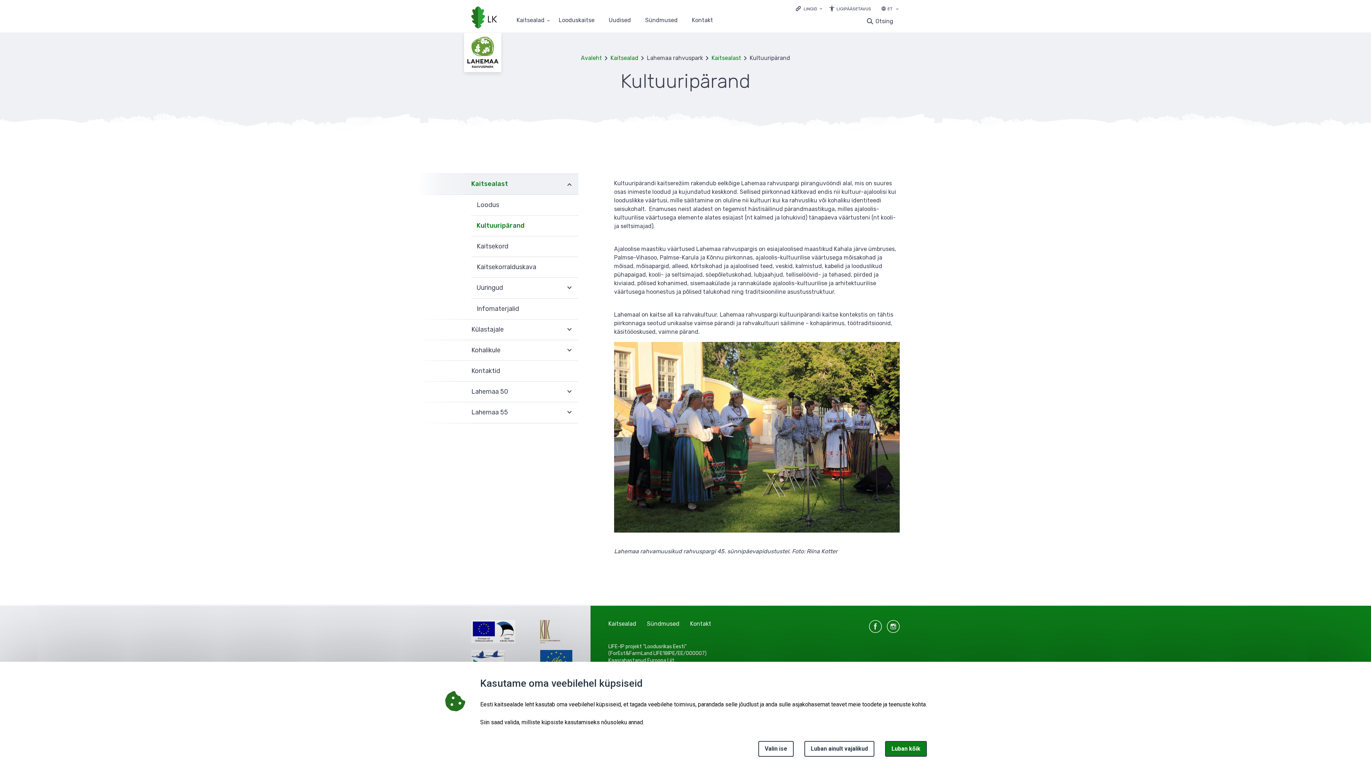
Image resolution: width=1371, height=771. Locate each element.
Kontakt (702, 20)
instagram (893, 626)
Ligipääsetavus (854, 8)
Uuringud (490, 288)
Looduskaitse (576, 20)
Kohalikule (486, 350)
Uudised (620, 20)
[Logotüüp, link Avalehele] (484, 18)
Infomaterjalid (498, 309)
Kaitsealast (726, 58)
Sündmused (661, 20)
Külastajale (487, 329)
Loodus (488, 205)
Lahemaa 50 (489, 391)
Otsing (884, 21)
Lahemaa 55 (489, 412)
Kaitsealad (530, 20)
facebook (875, 626)
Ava (569, 184)
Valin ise (776, 748)
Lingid (810, 8)
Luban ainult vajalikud (839, 748)
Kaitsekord (492, 246)
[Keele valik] (897, 9)
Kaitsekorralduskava (506, 267)
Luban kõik (906, 748)
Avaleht (591, 58)
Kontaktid (485, 371)
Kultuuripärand (500, 226)
